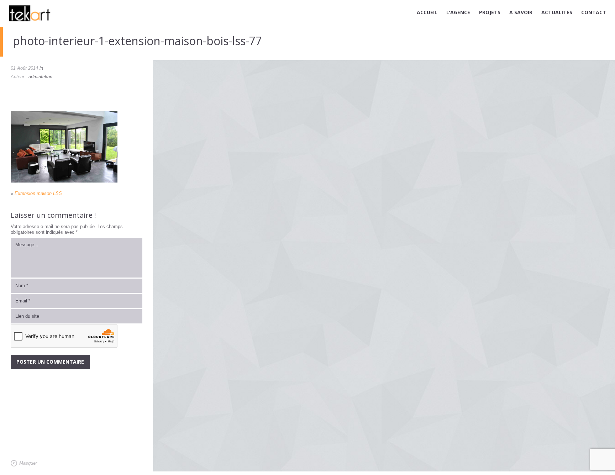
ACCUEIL (427, 12)
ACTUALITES (556, 12)
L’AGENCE (458, 12)
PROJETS (489, 12)
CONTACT (593, 12)
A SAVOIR (520, 12)
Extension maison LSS (38, 193)
